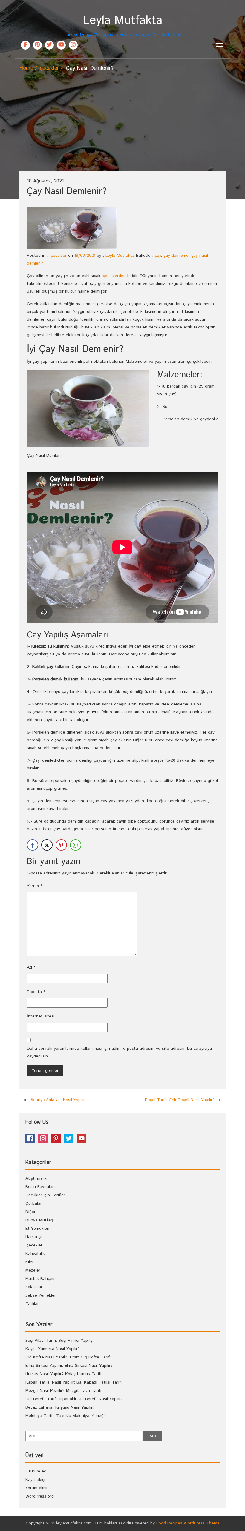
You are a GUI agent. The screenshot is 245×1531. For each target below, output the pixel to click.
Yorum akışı (36, 1488)
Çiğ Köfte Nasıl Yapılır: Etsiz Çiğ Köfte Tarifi (68, 1357)
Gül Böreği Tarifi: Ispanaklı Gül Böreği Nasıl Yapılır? (74, 1399)
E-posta (36, 992)
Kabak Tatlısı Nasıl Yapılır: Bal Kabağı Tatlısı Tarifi (73, 1382)
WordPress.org (39, 1496)
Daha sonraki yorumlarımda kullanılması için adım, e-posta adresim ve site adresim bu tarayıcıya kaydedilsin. (119, 1052)
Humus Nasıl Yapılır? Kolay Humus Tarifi (63, 1374)
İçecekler (48, 68)
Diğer (30, 1212)
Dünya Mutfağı (39, 1220)
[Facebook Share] (32, 845)
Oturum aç (35, 1471)
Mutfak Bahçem (40, 1279)
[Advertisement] (122, 117)
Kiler (29, 1262)
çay (158, 256)
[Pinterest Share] (61, 845)
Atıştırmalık (36, 1178)
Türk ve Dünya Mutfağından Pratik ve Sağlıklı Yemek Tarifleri (122, 25)
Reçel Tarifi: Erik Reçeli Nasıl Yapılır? (180, 1100)
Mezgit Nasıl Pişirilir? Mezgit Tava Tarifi (63, 1391)
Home (26, 68)
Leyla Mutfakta (119, 256)
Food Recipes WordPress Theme (188, 1523)
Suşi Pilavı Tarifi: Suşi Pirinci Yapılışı (59, 1341)
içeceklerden (114, 276)
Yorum (34, 886)
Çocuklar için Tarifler (45, 1195)
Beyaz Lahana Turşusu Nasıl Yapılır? (60, 1407)
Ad (31, 967)
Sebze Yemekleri (41, 1295)
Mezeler (32, 1270)
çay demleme (176, 256)
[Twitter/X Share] (47, 845)
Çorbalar (33, 1203)
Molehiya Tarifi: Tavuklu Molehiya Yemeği (65, 1416)
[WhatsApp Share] (75, 845)
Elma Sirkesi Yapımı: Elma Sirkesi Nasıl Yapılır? (69, 1366)
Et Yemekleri (37, 1229)
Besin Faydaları (40, 1187)
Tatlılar (32, 1304)
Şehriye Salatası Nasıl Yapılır (57, 1100)
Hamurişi (33, 1237)
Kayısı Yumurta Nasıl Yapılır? (52, 1349)
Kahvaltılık (35, 1254)
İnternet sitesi (40, 1016)
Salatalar (33, 1287)
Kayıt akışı (35, 1480)
